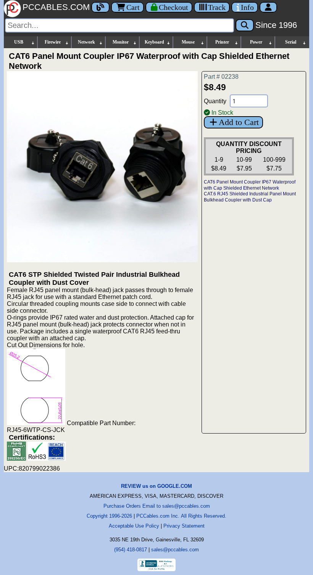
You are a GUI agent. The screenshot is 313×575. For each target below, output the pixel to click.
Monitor (121, 42)
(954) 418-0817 (130, 549)
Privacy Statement (184, 526)
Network (86, 42)
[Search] (245, 25)
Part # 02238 (221, 76)
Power (256, 42)
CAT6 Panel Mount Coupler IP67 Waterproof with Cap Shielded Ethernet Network (249, 185)
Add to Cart (239, 122)
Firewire (53, 42)
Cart (133, 7)
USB (18, 42)
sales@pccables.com (175, 549)
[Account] (268, 7)
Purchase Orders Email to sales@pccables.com (156, 506)
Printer (222, 42)
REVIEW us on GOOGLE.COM (156, 486)
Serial (290, 42)
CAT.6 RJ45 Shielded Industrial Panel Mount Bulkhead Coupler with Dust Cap (250, 197)
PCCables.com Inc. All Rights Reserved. (181, 516)
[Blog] (100, 7)
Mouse (188, 42)
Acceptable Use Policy (134, 526)
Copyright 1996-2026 (109, 516)
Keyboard (154, 42)
